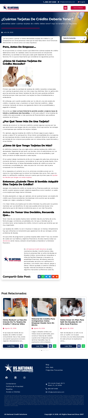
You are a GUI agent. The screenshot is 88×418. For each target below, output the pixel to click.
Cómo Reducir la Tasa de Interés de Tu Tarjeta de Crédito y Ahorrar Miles (15, 322)
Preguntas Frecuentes (54, 370)
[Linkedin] (15, 377)
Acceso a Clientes (13, 392)
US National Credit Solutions (36, 249)
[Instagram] (24, 377)
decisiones (6, 241)
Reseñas (9, 389)
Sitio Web (49, 367)
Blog (47, 364)
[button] (65, 8)
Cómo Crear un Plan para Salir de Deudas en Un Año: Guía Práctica (72, 322)
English (82, 2)
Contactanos (11, 383)
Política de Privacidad (14, 386)
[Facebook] (6, 377)
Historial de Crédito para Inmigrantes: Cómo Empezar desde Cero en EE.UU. (43, 322)
